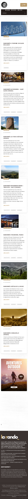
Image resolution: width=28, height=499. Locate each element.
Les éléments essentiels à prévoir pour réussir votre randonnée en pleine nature (14, 460)
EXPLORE (5, 447)
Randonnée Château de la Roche (13, 286)
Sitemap (20, 486)
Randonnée (6, 67)
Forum (23, 486)
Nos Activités (7, 112)
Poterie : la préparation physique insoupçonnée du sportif (13, 451)
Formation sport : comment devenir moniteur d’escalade (12, 463)
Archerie (14, 496)
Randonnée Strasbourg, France (13, 235)
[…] (25, 447)
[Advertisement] (14, 409)
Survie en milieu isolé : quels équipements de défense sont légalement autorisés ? (13, 457)
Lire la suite (14, 63)
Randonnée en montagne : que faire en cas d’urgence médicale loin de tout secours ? (13, 454)
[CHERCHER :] (14, 13)
